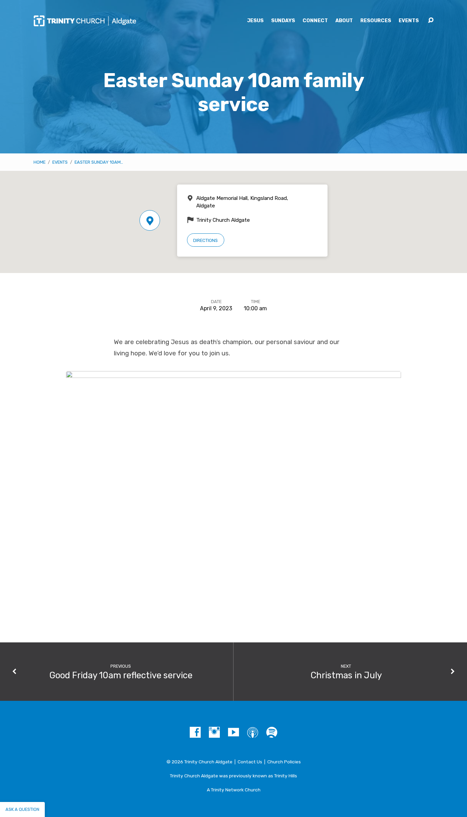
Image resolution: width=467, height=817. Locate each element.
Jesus (255, 20)
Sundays (283, 20)
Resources (375, 20)
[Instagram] (214, 732)
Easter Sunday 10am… (99, 162)
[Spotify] (271, 732)
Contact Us (250, 761)
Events (409, 20)
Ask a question (22, 809)
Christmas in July (346, 675)
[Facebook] (195, 732)
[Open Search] (430, 20)
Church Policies (284, 761)
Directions (205, 240)
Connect (315, 20)
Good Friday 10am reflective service (120, 675)
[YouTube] (233, 732)
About (344, 20)
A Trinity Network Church (234, 789)
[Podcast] (252, 732)
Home (39, 162)
